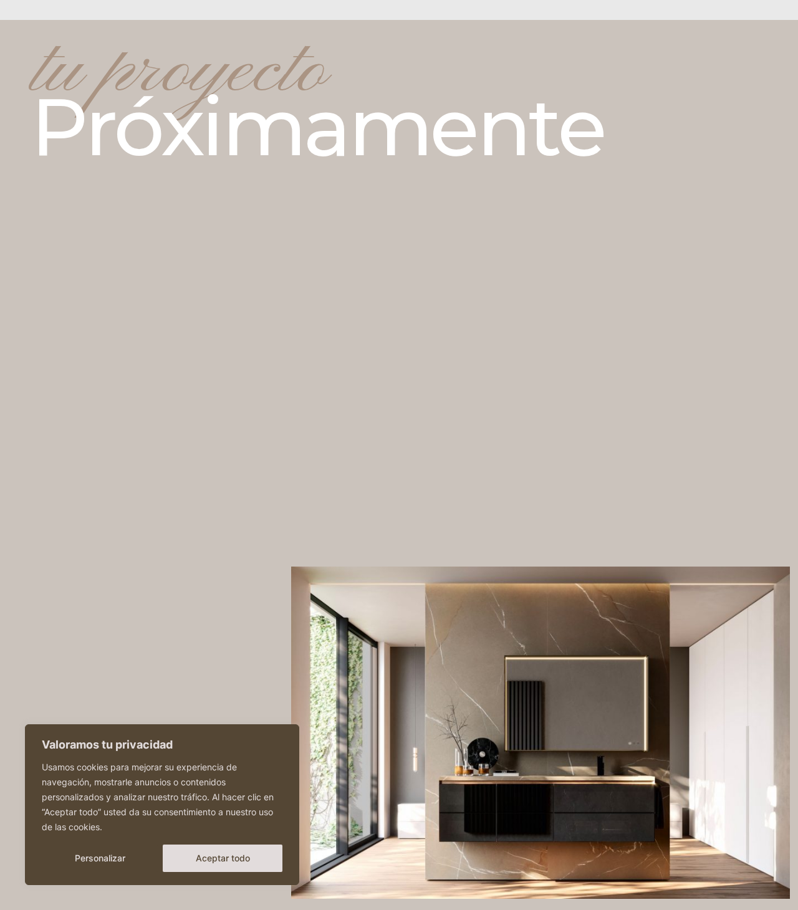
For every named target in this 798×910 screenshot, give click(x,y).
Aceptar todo (223, 858)
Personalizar (100, 858)
